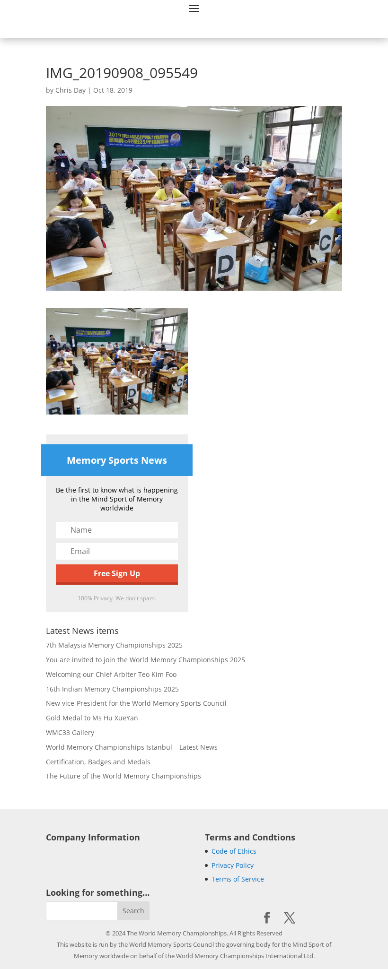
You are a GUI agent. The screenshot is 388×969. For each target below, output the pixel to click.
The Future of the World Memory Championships (123, 775)
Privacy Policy (233, 865)
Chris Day (70, 90)
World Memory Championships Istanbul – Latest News (132, 747)
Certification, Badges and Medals (98, 761)
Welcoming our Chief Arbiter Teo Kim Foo (111, 674)
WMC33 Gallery (70, 732)
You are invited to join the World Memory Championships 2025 (145, 659)
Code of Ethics (234, 851)
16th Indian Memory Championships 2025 (112, 688)
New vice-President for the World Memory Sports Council (136, 703)
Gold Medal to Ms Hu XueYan (92, 717)
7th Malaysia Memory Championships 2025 (114, 644)
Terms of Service (238, 878)
